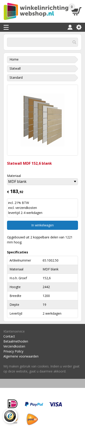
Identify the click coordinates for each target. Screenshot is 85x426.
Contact (9, 336)
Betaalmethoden (15, 341)
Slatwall (15, 68)
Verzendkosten (14, 346)
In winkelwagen (42, 225)
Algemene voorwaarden (21, 356)
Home (14, 59)
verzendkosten (26, 208)
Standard (16, 77)
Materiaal (14, 176)
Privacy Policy (13, 351)
